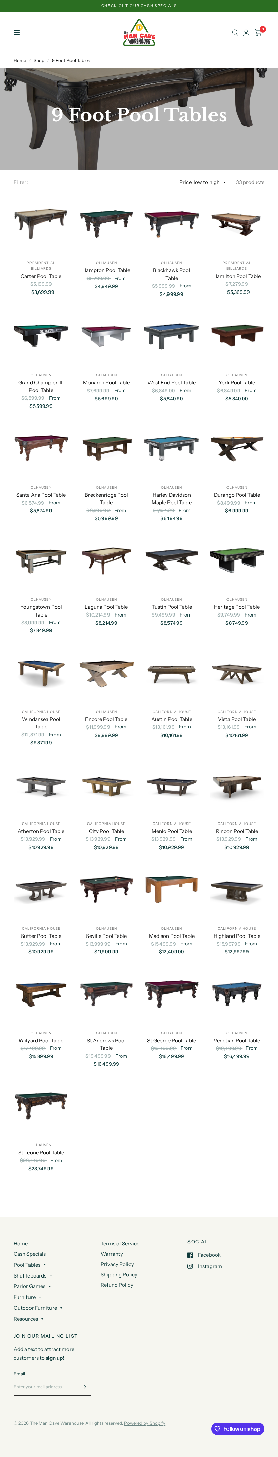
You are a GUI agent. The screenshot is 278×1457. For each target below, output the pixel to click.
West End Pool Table (171, 382)
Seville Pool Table (106, 936)
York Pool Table (237, 382)
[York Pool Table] (237, 336)
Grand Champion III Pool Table (41, 386)
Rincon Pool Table (237, 831)
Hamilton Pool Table (237, 276)
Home (20, 60)
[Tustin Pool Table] (171, 560)
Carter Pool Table (41, 276)
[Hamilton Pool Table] (237, 224)
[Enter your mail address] (84, 1387)
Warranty (112, 1254)
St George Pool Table (171, 1040)
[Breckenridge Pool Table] (106, 448)
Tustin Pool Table (172, 607)
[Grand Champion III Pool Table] (41, 336)
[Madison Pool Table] (171, 889)
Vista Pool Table (237, 719)
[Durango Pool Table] (237, 448)
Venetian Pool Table (237, 1040)
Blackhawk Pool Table (171, 274)
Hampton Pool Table (106, 270)
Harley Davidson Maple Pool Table (172, 499)
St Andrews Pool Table (106, 1044)
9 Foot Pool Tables (71, 60)
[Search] (235, 32)
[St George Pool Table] (171, 994)
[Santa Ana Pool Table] (41, 448)
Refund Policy (117, 1285)
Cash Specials (30, 1254)
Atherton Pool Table (41, 831)
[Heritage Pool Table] (237, 560)
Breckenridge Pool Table (106, 499)
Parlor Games (29, 1286)
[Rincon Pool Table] (237, 785)
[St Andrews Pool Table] (106, 994)
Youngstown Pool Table (41, 611)
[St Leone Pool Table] (41, 1106)
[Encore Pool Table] (106, 672)
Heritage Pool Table (237, 607)
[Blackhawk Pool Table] (171, 224)
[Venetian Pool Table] (237, 994)
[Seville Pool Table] (106, 889)
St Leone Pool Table (41, 1152)
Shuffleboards (30, 1275)
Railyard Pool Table (41, 1040)
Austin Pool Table (171, 719)
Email (19, 1373)
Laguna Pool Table (106, 607)
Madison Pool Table (172, 936)
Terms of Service (120, 1243)
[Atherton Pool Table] (41, 785)
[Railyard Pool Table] (41, 994)
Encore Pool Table (106, 719)
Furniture (25, 1297)
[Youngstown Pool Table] (41, 560)
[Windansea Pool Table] (41, 672)
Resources (26, 1319)
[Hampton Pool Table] (106, 224)
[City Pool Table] (106, 785)
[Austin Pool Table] (171, 672)
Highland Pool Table (237, 936)
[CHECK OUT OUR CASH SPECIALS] (139, 6)
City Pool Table (106, 831)
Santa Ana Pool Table (41, 495)
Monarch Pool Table (106, 382)
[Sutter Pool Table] (41, 889)
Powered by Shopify (144, 1423)
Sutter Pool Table (41, 936)
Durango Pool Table (237, 495)
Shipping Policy (119, 1274)
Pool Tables (27, 1265)
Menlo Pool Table (172, 831)
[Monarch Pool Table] (106, 336)
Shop (39, 60)
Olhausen (106, 263)
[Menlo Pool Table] (171, 785)
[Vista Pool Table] (237, 672)
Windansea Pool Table (41, 723)
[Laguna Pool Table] (106, 560)
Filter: (21, 182)
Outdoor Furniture (35, 1308)
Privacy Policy (117, 1264)
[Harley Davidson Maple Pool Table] (171, 448)
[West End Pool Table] (171, 336)
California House (41, 711)
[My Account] (246, 32)
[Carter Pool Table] (41, 224)
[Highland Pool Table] (237, 889)
